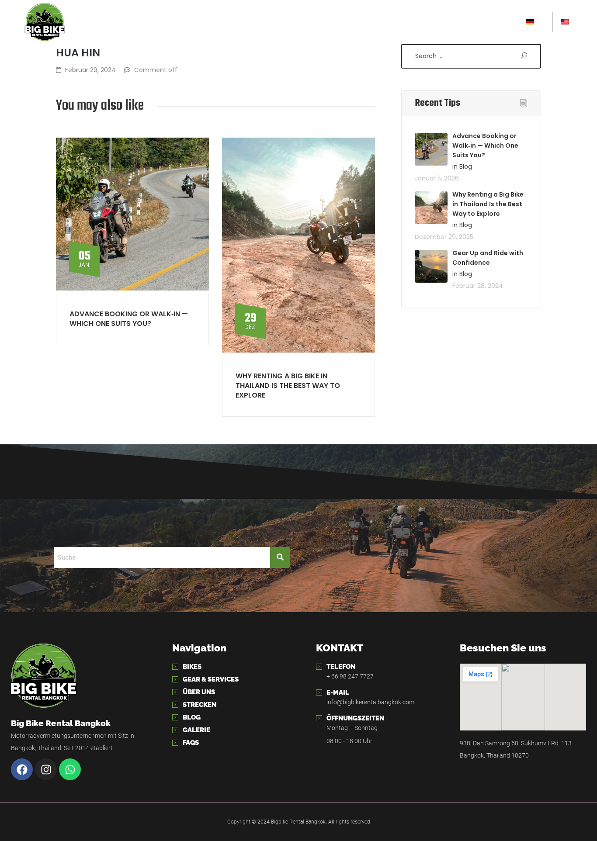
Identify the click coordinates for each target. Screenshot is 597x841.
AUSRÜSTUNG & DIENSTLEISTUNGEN (259, 21)
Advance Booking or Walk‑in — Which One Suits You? (128, 319)
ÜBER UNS (354, 21)
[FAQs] (175, 743)
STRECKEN (404, 21)
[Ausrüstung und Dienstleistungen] (175, 679)
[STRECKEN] (175, 705)
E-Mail (337, 692)
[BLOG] (175, 717)
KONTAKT (484, 21)
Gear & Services (211, 679)
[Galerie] (175, 730)
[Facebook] (22, 769)
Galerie (196, 730)
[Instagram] (46, 769)
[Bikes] (175, 667)
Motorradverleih (148, 21)
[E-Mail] (319, 692)
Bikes (192, 667)
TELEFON (340, 667)
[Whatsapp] (70, 769)
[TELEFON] (319, 667)
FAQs (191, 743)
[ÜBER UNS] (175, 692)
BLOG (445, 21)
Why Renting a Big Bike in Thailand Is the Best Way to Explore (288, 385)
